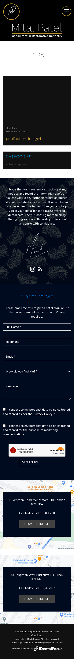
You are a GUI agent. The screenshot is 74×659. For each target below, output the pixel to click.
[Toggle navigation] (66, 11)
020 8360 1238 (44, 513)
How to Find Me (37, 524)
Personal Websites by (23, 648)
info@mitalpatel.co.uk (45, 308)
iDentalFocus (33, 639)
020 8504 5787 (44, 588)
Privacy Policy (42, 414)
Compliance (37, 635)
